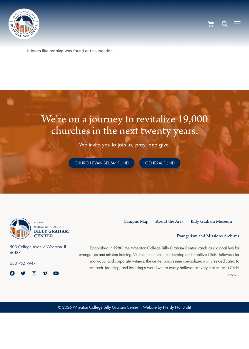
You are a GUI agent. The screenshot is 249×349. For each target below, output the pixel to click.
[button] (224, 24)
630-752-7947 (23, 263)
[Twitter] (23, 273)
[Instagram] (34, 273)
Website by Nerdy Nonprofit (167, 307)
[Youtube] (55, 273)
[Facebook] (12, 273)
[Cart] (210, 23)
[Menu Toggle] (237, 24)
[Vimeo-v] (45, 273)
